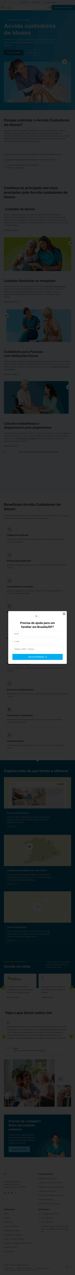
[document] (37, 637)
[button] (64, 614)
